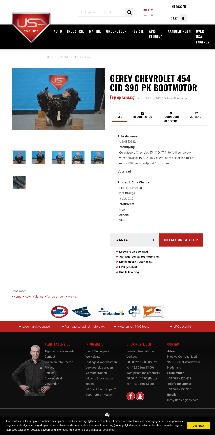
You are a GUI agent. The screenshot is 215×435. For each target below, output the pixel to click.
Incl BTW (148, 9)
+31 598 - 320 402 (179, 378)
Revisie (138, 31)
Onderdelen (116, 31)
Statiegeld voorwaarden (101, 362)
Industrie (75, 31)
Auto (58, 31)
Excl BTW (148, 15)
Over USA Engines (202, 36)
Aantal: (123, 240)
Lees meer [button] (109, 429)
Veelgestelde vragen (99, 367)
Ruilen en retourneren (59, 362)
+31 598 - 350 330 (179, 389)
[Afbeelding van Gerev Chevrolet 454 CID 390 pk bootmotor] (19, 158)
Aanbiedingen (179, 31)
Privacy (49, 367)
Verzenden (52, 383)
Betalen (50, 373)
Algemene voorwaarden (60, 351)
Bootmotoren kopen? (99, 394)
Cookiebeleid (53, 378)
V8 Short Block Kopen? (100, 389)
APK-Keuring (156, 34)
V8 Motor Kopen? (96, 373)
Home (17, 296)
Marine (95, 31)
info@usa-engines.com (183, 400)
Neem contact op (181, 240)
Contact (50, 356)
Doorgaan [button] (198, 425)
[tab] (119, 115)
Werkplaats (92, 356)
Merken (72, 296)
